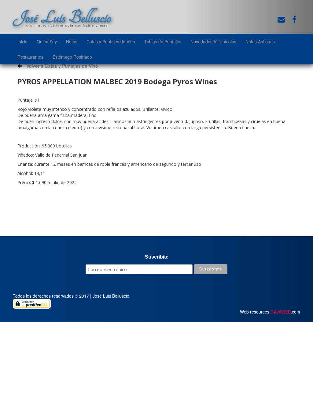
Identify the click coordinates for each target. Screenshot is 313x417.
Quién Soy (47, 41)
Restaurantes (30, 57)
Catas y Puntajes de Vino (111, 41)
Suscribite (156, 256)
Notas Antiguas (260, 41)
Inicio (22, 41)
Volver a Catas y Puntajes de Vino (61, 65)
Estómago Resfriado (72, 57)
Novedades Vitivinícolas (213, 41)
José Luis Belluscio (62, 17)
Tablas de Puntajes (162, 41)
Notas (71, 41)
